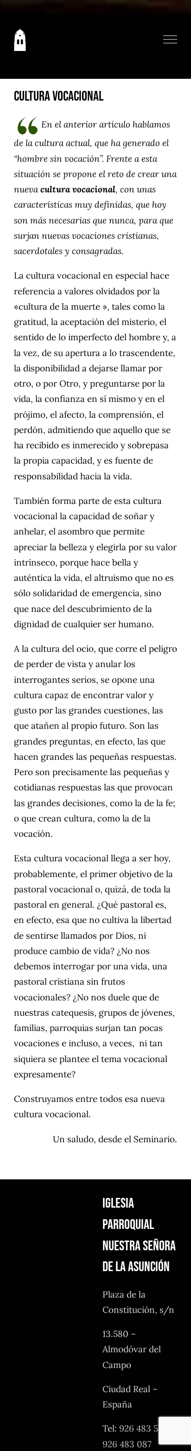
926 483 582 (143, 1428)
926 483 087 (127, 1444)
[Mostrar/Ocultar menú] (170, 39)
